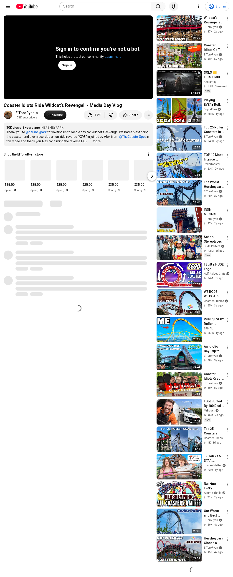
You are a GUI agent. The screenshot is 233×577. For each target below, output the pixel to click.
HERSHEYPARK (52, 127)
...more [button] (95, 141)
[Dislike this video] (110, 115)
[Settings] (198, 6)
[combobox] (106, 6)
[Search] (158, 6)
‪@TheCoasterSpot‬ (132, 136)
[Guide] (8, 6)
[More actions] (148, 115)
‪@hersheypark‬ (36, 132)
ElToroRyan (25, 113)
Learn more (113, 56)
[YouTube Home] (27, 6)
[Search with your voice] (173, 6)
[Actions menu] (148, 154)
